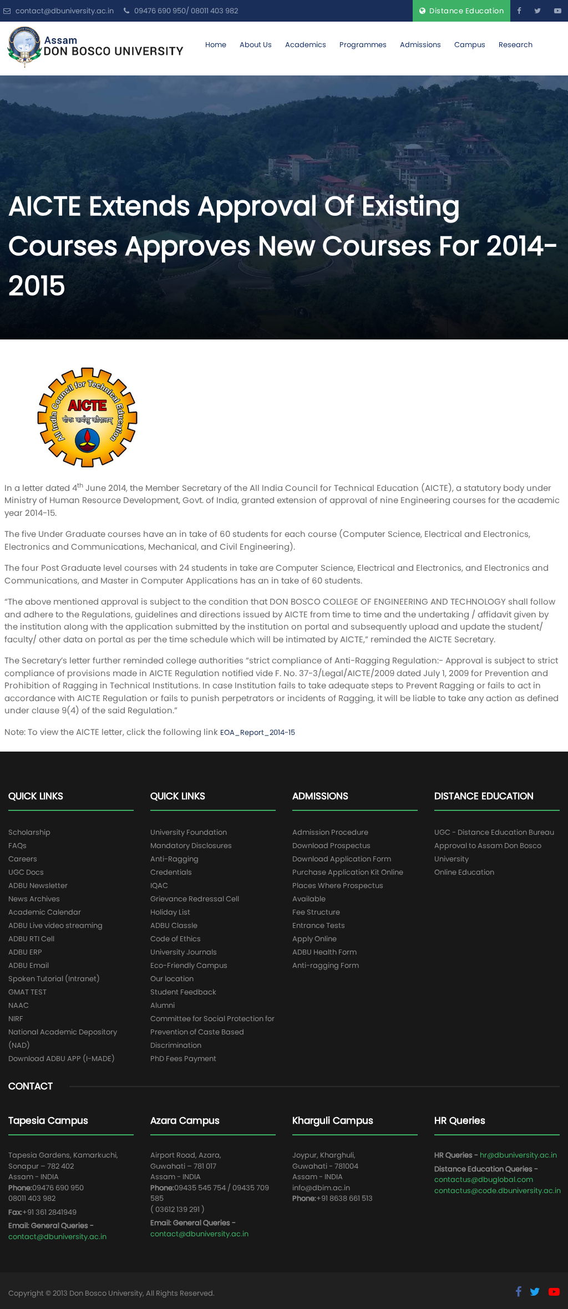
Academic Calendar (44, 912)
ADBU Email (28, 965)
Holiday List (170, 912)
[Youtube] (557, 11)
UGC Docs (26, 872)
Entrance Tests (318, 925)
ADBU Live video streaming (55, 925)
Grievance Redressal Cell (194, 899)
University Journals (183, 952)
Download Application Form (341, 859)
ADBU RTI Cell (31, 938)
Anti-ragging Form (325, 965)
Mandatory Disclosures (191, 845)
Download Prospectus (331, 845)
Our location (172, 978)
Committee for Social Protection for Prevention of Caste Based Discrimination (212, 1032)
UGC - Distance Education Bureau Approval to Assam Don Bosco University (494, 845)
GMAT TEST (27, 992)
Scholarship (29, 832)
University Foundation (188, 832)
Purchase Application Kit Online (347, 872)
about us (256, 44)
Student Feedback (183, 992)
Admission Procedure (330, 832)
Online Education (464, 872)
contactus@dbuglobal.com (483, 1179)
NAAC (18, 1005)
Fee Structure (316, 912)
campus (469, 44)
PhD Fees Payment (183, 1058)
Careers (22, 859)
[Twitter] (537, 11)
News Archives (34, 899)
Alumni (162, 1005)
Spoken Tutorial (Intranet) (54, 978)
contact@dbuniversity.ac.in (57, 1236)
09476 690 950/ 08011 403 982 (185, 11)
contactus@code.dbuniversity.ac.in (497, 1190)
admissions (420, 44)
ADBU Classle (173, 925)
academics (305, 44)
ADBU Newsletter (38, 885)
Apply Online (314, 938)
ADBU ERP (25, 952)
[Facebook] (519, 11)
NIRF (15, 1018)
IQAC (159, 885)
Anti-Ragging (174, 859)
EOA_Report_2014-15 (257, 732)
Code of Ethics (175, 938)
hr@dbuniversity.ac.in (518, 1155)
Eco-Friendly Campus (188, 965)
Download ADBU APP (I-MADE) (61, 1058)
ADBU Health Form (324, 952)
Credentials (171, 872)
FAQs (17, 845)
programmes (363, 44)
